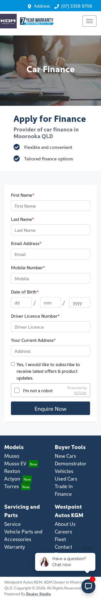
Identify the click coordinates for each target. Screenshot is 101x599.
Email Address (26, 243)
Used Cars (66, 478)
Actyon (12, 478)
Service (12, 523)
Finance (63, 493)
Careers (63, 531)
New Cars (65, 455)
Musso (11, 455)
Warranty (14, 546)
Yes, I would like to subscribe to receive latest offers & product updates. (48, 371)
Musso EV (15, 463)
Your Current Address (33, 340)
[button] (89, 21)
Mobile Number (28, 267)
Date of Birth (25, 291)
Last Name (22, 219)
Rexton (12, 470)
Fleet (60, 538)
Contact (63, 546)
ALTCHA (80, 392)
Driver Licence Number (35, 316)
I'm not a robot (37, 390)
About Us (65, 523)
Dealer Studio (38, 593)
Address (42, 6)
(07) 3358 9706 (76, 6)
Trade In (64, 486)
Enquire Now (50, 408)
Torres (11, 486)
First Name (23, 195)
